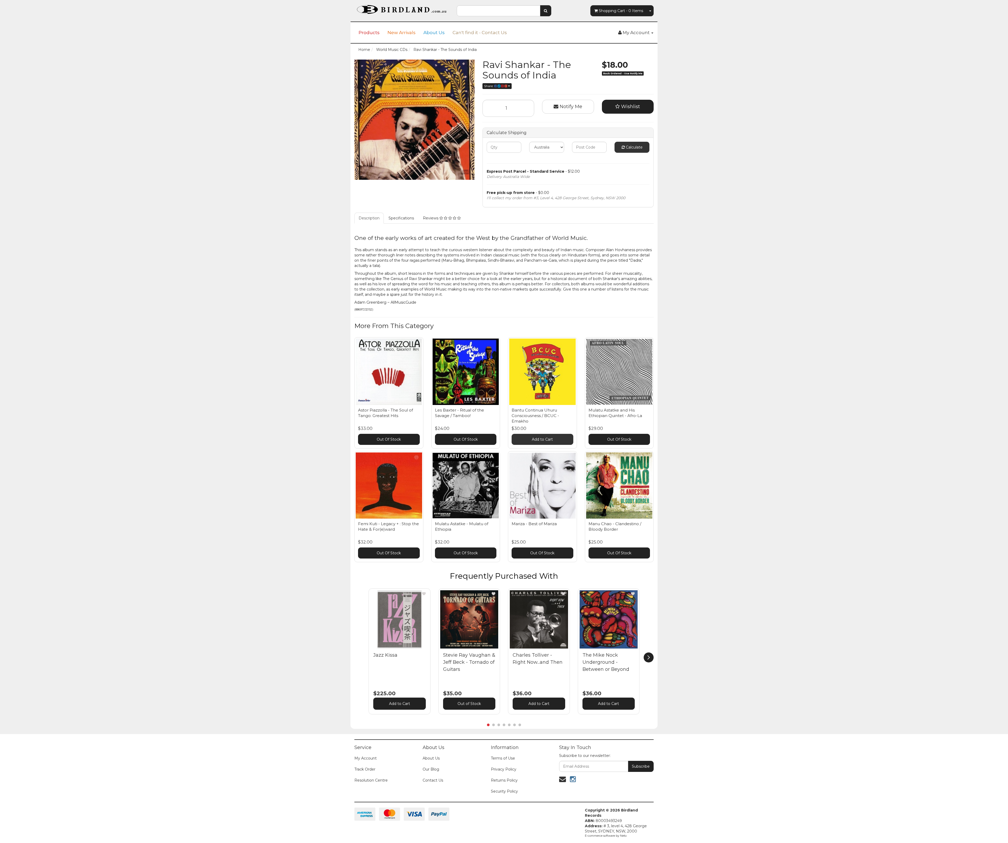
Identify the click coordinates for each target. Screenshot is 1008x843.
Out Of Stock (389, 439)
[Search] (545, 10)
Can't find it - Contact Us (480, 32)
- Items (621, 10)
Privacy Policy (503, 769)
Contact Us (433, 780)
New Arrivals (401, 32)
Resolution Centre (371, 780)
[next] (649, 657)
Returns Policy (504, 780)
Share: (489, 86)
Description (369, 218)
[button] (424, 594)
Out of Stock (469, 703)
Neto (623, 835)
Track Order (364, 769)
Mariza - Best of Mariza (534, 523)
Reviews (431, 218)
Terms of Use (503, 758)
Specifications (401, 218)
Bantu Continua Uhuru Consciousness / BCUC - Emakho (535, 416)
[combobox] (498, 10)
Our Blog (431, 769)
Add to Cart (542, 439)
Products (369, 32)
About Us (434, 32)
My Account (365, 758)
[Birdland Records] (401, 8)
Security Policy (504, 791)
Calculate (634, 147)
